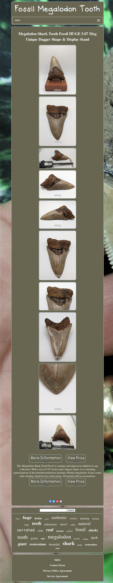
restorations (37, 544)
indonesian (50, 524)
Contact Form (57, 565)
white (40, 530)
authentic (59, 517)
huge (27, 517)
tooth (23, 537)
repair (63, 524)
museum (60, 531)
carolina (85, 539)
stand (57, 548)
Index (57, 560)
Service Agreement (57, 576)
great (77, 539)
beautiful (54, 544)
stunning (84, 518)
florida (80, 545)
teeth (36, 523)
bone (18, 519)
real (49, 529)
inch (94, 538)
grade (47, 519)
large (26, 525)
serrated (26, 530)
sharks (93, 530)
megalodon (59, 536)
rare (43, 538)
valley (72, 525)
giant (22, 544)
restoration (91, 544)
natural (84, 523)
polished (70, 531)
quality (34, 538)
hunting (95, 518)
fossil (80, 529)
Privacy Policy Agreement (57, 570)
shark (69, 543)
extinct (73, 518)
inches (38, 518)
